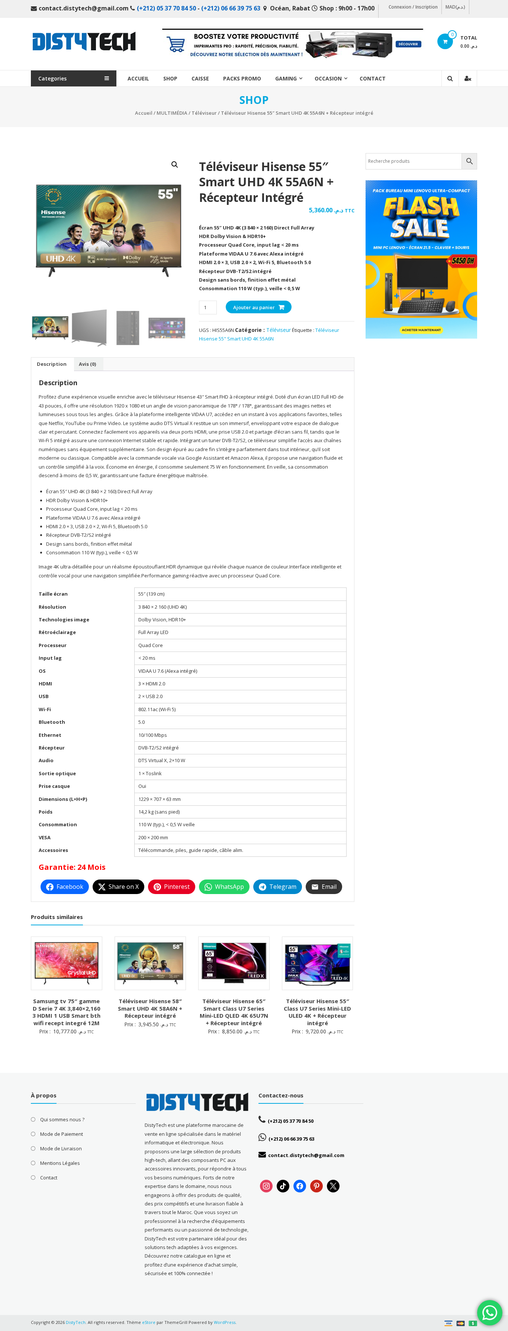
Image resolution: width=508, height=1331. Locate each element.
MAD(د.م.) (455, 7)
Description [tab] (52, 364)
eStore (148, 1322)
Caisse (200, 78)
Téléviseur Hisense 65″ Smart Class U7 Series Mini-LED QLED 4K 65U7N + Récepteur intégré (234, 1012)
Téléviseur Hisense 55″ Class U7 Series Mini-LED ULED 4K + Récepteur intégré (317, 1012)
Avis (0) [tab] (87, 364)
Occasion (328, 78)
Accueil (138, 78)
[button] (174, 164)
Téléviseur (204, 113)
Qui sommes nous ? (62, 1119)
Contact (373, 78)
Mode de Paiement (61, 1134)
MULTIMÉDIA (172, 113)
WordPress (224, 1322)
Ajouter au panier (254, 307)
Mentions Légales (60, 1163)
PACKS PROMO (242, 78)
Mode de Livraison (61, 1148)
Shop (170, 78)
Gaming (286, 78)
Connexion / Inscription (413, 7)
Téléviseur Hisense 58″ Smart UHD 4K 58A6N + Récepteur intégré (150, 1008)
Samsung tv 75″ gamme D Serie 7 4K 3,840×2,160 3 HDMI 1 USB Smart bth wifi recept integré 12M (66, 1012)
